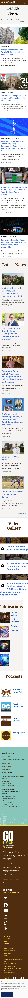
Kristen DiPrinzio (7, 757)
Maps (5, 941)
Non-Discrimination (9, 966)
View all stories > (22, 513)
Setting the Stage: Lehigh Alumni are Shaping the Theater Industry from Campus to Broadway (12, 376)
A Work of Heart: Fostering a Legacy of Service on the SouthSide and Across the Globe (12, 419)
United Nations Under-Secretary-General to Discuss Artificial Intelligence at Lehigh (12, 292)
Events (13, 20)
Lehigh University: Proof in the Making (17, 548)
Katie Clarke (6, 769)
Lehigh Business (15, 620)
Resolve (14, 626)
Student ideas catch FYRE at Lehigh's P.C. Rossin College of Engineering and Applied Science (14, 589)
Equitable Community (10, 964)
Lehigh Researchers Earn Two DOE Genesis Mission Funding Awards (12, 52)
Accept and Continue (7, 994)
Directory (7, 939)
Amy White (5, 781)
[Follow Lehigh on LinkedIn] (6, 917)
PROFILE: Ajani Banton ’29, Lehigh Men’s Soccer (13, 494)
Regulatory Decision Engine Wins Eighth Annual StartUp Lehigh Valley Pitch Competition (13, 244)
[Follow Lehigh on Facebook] (7, 906)
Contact (6, 943)
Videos (9, 20)
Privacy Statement (5, 990)
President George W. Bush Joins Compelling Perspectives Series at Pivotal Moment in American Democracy (13, 146)
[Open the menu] (24, 2)
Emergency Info (8, 946)
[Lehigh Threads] (6, 929)
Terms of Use (7, 953)
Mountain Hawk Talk (17, 691)
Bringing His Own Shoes (10, 458)
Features (4, 20)
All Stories (22, 20)
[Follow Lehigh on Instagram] (6, 900)
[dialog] (14, 989)
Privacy (6, 956)
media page (19, 776)
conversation (11, 892)
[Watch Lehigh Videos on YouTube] (7, 911)
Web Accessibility (9, 948)
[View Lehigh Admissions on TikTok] (6, 923)
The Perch (7, 936)
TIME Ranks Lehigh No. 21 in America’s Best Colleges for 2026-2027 (13, 98)
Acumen (14, 630)
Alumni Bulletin (14, 613)
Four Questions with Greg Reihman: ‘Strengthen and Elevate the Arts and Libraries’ (11, 334)
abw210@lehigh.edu (8, 785)
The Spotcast (19, 732)
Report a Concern (9, 973)
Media (18, 20)
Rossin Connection (18, 705)
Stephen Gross (6, 766)
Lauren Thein (6, 763)
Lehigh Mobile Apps (9, 951)
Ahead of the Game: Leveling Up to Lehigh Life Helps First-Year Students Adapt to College (14, 191)
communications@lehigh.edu (11, 807)
